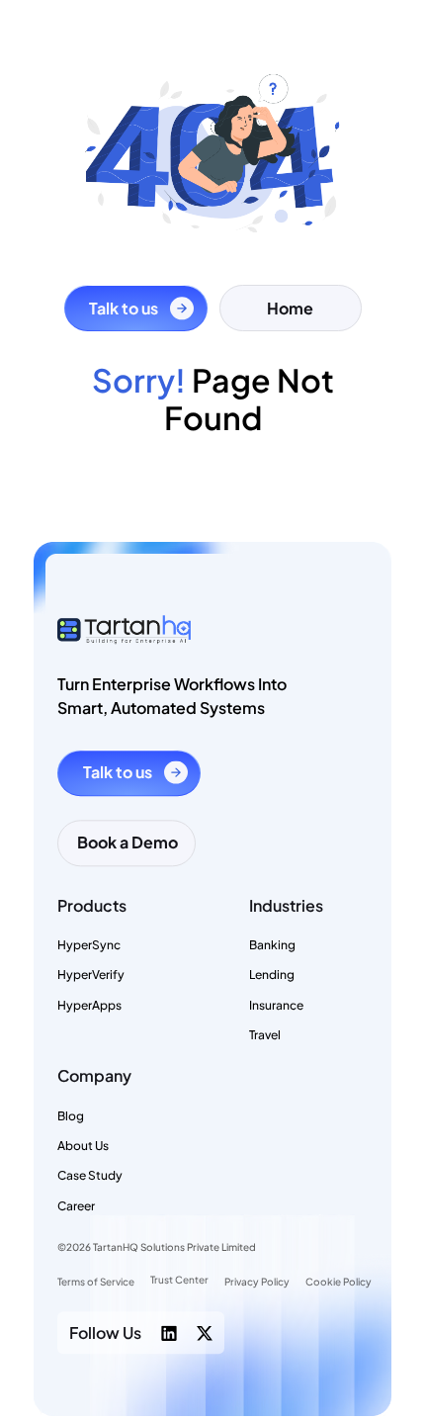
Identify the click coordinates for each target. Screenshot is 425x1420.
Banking (272, 944)
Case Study (90, 1176)
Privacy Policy (257, 1281)
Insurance (276, 1005)
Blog (70, 1116)
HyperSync (89, 944)
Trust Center (179, 1281)
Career (76, 1205)
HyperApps (89, 1005)
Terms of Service (95, 1281)
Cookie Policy (338, 1281)
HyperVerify (91, 974)
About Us (83, 1145)
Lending (272, 974)
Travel (265, 1034)
